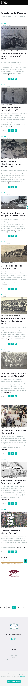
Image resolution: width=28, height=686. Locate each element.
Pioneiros (14, 655)
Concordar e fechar (14, 681)
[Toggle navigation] (26, 2)
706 (9, 607)
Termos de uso (14, 662)
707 (14, 607)
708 (18, 607)
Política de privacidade (14, 659)
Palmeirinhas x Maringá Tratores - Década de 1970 (13, 321)
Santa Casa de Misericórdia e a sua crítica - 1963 (11, 164)
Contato (14, 657)
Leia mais (4, 75)
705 (4, 607)
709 (23, 607)
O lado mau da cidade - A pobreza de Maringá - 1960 (14, 56)
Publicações (14, 653)
